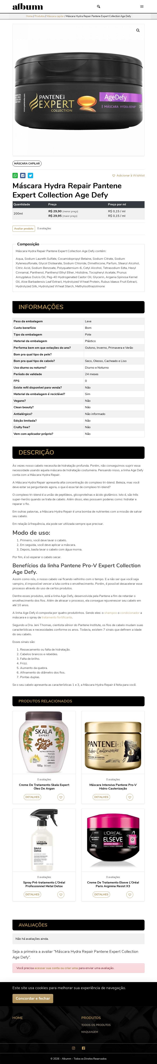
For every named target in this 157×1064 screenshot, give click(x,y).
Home (29, 16)
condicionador (130, 613)
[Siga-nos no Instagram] (73, 1048)
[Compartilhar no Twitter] (30, 175)
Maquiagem (89, 1032)
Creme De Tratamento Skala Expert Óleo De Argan (44, 786)
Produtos (40, 16)
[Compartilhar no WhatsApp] (15, 175)
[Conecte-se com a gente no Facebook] (83, 1048)
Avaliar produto (23, 228)
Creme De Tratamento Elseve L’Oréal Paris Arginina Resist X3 (113, 884)
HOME (17, 1018)
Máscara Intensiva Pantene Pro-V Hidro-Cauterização (113, 786)
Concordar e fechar (33, 998)
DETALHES (32, 797)
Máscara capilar (55, 16)
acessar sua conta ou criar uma (56, 968)
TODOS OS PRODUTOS (96, 1025)
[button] (128, 175)
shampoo (110, 613)
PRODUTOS (91, 1018)
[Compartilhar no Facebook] (22, 175)
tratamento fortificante (57, 617)
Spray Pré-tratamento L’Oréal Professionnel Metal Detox (44, 884)
